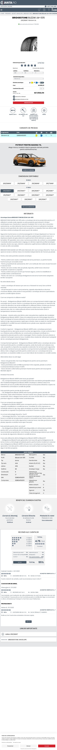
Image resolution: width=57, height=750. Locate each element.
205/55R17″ (21, 191)
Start (2, 13)
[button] (44, 10)
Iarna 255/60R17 (11, 634)
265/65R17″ (43, 199)
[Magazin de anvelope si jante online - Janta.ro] (28, 3)
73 (51, 135)
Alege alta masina (28, 170)
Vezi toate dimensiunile (28, 206)
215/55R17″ (7, 195)
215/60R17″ (21, 195)
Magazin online (6, 6)
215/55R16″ (21, 183)
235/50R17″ (14, 199)
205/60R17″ (36, 191)
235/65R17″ (28, 199)
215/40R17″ (50, 191)
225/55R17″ (36, 195)
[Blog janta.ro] (54, 10)
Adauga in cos (28, 102)
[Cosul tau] (39, 10)
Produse (8, 13)
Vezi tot (28, 621)
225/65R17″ (50, 195)
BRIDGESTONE (28, 13)
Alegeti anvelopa (17, 13)
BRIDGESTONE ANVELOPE (17, 640)
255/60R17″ (7, 191)
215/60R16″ (36, 183)
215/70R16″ (50, 183)
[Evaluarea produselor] (28, 65)
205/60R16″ (7, 183)
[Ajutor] (49, 10)
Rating (20, 562)
